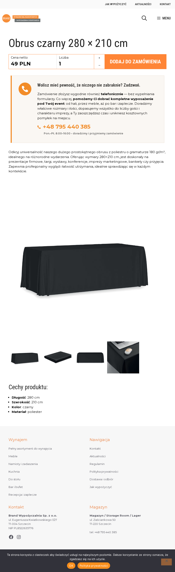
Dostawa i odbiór (101, 479)
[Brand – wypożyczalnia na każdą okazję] (21, 18)
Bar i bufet (16, 487)
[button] (144, 18)
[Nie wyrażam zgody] (166, 562)
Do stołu (14, 479)
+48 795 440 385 (66, 126)
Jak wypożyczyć (115, 4)
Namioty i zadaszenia (23, 464)
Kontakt (165, 4)
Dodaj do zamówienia (135, 62)
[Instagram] (18, 537)
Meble (13, 456)
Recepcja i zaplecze (23, 494)
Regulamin (97, 464)
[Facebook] (11, 537)
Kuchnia (14, 471)
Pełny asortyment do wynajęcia (30, 448)
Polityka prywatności (104, 471)
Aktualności (143, 4)
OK (71, 565)
